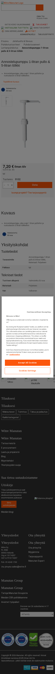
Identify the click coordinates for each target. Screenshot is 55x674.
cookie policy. (14, 354)
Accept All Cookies (27, 363)
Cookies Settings (27, 371)
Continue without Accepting (39, 312)
